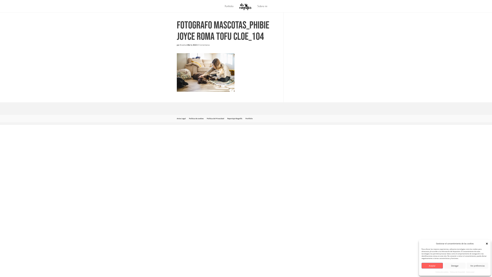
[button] (487, 243)
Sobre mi (262, 6)
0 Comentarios (204, 45)
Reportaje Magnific (234, 118)
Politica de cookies (442, 272)
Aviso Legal (470, 272)
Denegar (455, 265)
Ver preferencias (477, 265)
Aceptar (432, 265)
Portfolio (229, 6)
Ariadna (183, 45)
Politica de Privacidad (457, 272)
